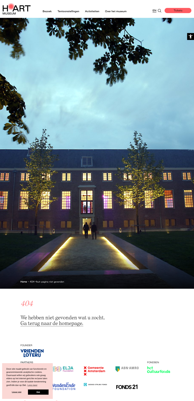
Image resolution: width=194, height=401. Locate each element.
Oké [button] (38, 392)
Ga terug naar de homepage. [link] (51, 323)
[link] (190, 36)
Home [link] (23, 281)
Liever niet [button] (16, 392)
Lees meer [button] (32, 385)
